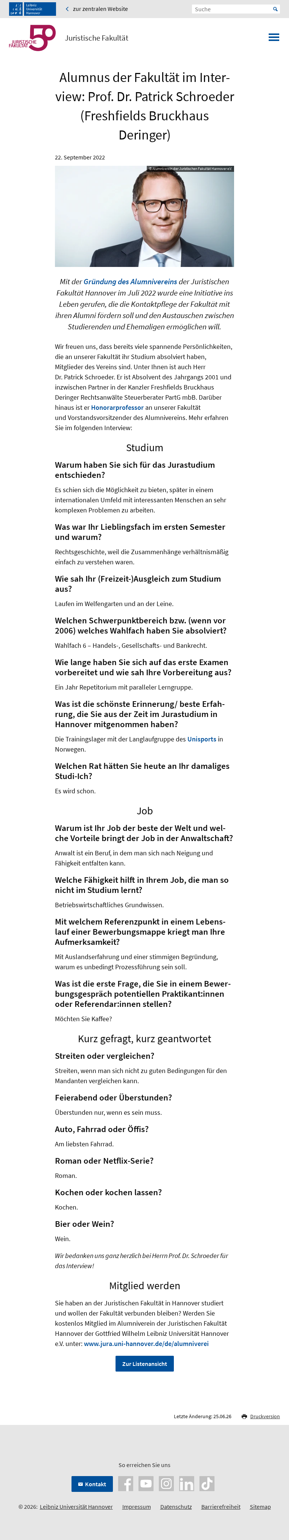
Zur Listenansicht (144, 1363)
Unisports (201, 739)
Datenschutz (176, 1506)
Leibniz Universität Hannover (76, 1506)
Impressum (136, 1506)
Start (275, 9)
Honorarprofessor (117, 407)
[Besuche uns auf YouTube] (146, 1483)
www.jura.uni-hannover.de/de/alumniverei (146, 1343)
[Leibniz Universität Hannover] (32, 9)
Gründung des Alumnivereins (130, 281)
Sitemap (260, 1506)
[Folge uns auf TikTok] (207, 1483)
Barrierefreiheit (220, 1506)
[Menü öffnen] (274, 39)
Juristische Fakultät (96, 37)
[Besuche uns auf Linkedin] (187, 1483)
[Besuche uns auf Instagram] (166, 1483)
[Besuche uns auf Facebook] (126, 1483)
